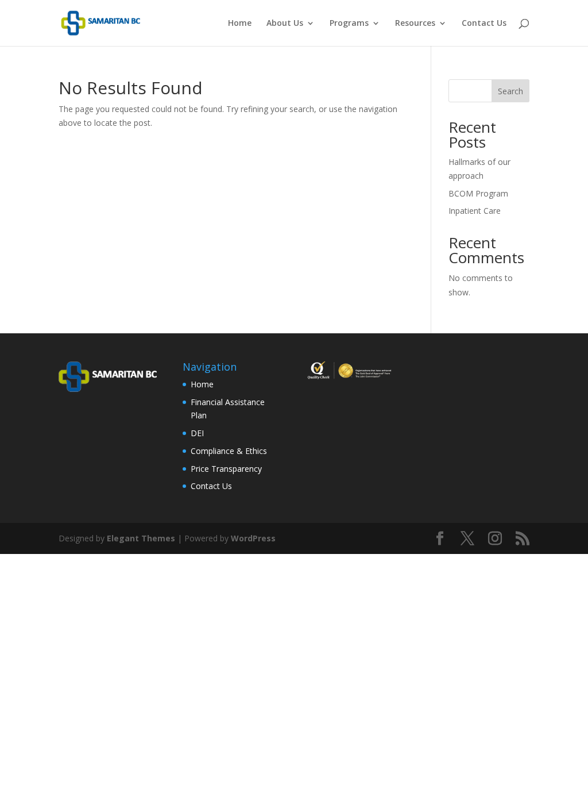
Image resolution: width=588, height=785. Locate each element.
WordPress (253, 538)
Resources (415, 23)
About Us (284, 23)
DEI (197, 433)
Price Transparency (226, 468)
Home (240, 23)
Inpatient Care (474, 210)
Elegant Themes (141, 538)
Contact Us (484, 23)
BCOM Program (478, 193)
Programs (349, 23)
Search (510, 91)
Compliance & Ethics (229, 450)
